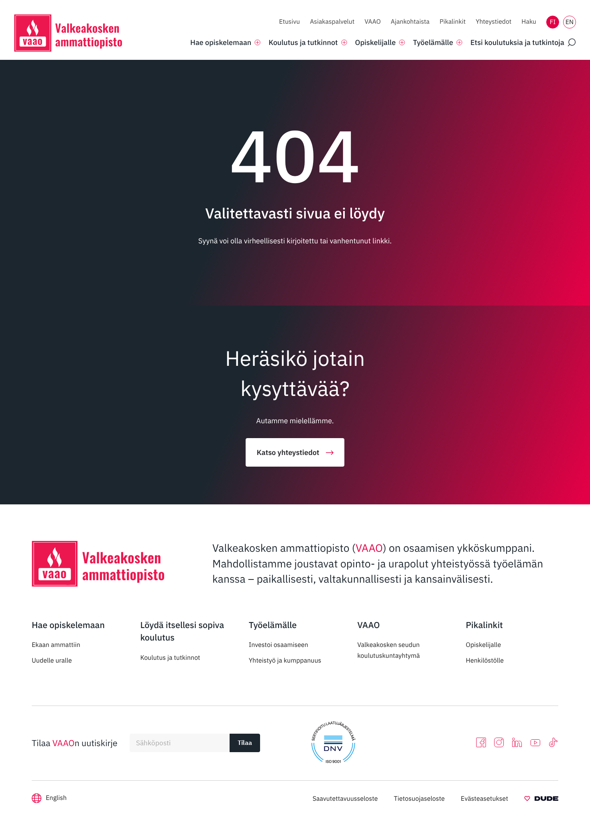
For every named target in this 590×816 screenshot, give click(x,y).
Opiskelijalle (483, 645)
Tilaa (245, 742)
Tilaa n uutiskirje (75, 743)
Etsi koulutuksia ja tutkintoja (517, 42)
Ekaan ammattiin (56, 645)
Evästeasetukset (484, 799)
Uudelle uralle (52, 661)
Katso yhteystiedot (287, 452)
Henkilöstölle (485, 661)
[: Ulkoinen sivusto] (541, 800)
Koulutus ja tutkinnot (170, 658)
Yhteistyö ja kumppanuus (285, 661)
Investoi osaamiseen (278, 645)
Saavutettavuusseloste (345, 799)
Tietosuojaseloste (419, 799)
